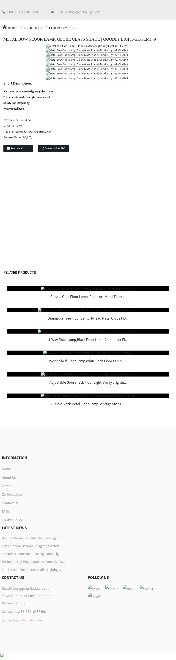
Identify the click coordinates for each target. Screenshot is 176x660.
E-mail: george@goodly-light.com (79, 12)
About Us (9, 477)
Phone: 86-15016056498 (23, 12)
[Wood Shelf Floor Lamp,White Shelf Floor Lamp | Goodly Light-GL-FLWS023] (88, 352)
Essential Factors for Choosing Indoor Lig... (31, 554)
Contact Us (10, 503)
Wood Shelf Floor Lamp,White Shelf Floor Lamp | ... (88, 361)
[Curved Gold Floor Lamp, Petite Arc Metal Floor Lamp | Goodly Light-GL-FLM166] (88, 288)
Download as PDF (55, 148)
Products (33, 27)
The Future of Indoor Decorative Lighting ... (32, 570)
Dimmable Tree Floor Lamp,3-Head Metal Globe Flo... (88, 318)
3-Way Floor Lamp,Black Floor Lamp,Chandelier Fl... (88, 339)
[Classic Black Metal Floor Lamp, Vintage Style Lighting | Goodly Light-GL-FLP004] (88, 395)
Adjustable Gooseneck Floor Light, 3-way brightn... (88, 382)
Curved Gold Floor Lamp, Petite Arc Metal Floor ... (88, 296)
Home (13, 27)
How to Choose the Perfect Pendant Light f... (32, 538)
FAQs (6, 511)
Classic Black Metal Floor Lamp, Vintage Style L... (88, 404)
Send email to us (20, 148)
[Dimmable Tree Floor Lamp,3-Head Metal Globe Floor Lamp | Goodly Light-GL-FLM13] (88, 310)
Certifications (12, 494)
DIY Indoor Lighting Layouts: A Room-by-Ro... (33, 562)
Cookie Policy (12, 520)
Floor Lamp (59, 27)
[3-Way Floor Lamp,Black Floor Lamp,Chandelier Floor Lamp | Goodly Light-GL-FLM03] (88, 331)
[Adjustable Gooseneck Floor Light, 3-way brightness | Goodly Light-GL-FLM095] (88, 374)
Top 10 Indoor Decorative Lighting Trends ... (32, 546)
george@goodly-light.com (22, 620)
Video (6, 486)
